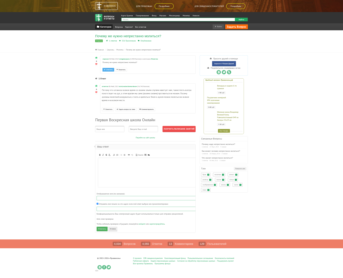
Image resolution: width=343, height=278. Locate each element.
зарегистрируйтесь (157, 224)
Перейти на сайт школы (145, 137)
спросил (105, 59)
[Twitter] (223, 71)
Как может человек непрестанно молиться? (221, 151)
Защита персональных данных (163, 261)
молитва (219, 174)
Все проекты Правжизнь (143, 263)
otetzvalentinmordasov (128, 86)
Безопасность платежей (224, 258)
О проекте (137, 258)
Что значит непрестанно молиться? (217, 158)
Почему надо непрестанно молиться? (218, 144)
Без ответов (140, 27)
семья (232, 180)
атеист (233, 174)
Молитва (186, 15)
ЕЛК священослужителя (153, 258)
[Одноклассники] (229, 71)
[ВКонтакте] (218, 71)
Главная (100, 49)
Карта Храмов (127, 15)
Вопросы (119, 27)
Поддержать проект (225, 261)
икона (220, 180)
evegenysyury (124, 59)
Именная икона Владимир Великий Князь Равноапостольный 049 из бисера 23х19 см (227, 116)
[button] (99, 154)
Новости (196, 15)
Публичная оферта (141, 261)
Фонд (154, 15)
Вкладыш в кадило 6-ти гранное (227, 87)
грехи (237, 185)
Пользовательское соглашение (200, 258)
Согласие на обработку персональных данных (196, 261)
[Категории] (104, 26)
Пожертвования (142, 15)
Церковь (110, 49)
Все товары (224, 131)
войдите (142, 224)
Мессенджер (174, 15)
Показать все (240, 169)
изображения (209, 185)
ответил (105, 86)
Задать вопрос (236, 27)
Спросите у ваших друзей (224, 64)
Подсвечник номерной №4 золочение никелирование (216, 100)
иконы (224, 185)
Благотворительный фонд (175, 258)
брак (206, 174)
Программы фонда (162, 263)
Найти (241, 19)
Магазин (162, 15)
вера (206, 190)
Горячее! (129, 27)
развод (207, 180)
